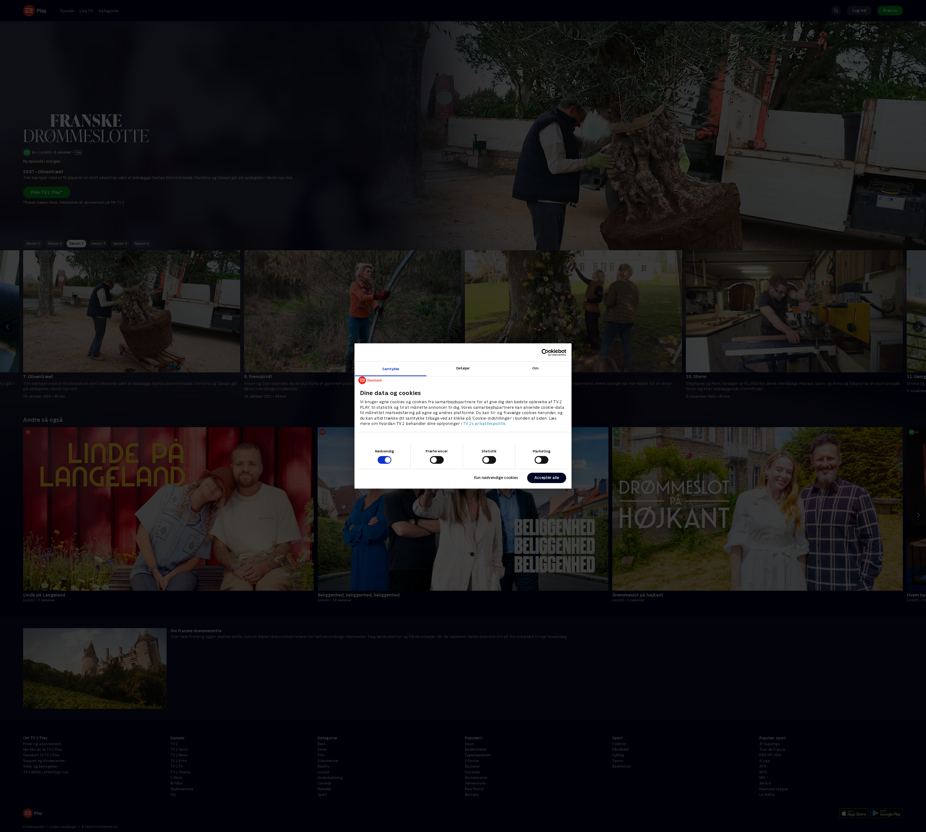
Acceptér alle (546, 477)
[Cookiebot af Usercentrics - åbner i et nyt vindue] (545, 352)
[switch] (437, 460)
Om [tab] (535, 368)
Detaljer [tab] (463, 368)
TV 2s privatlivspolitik (484, 423)
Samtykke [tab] (390, 369)
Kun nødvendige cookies (496, 477)
